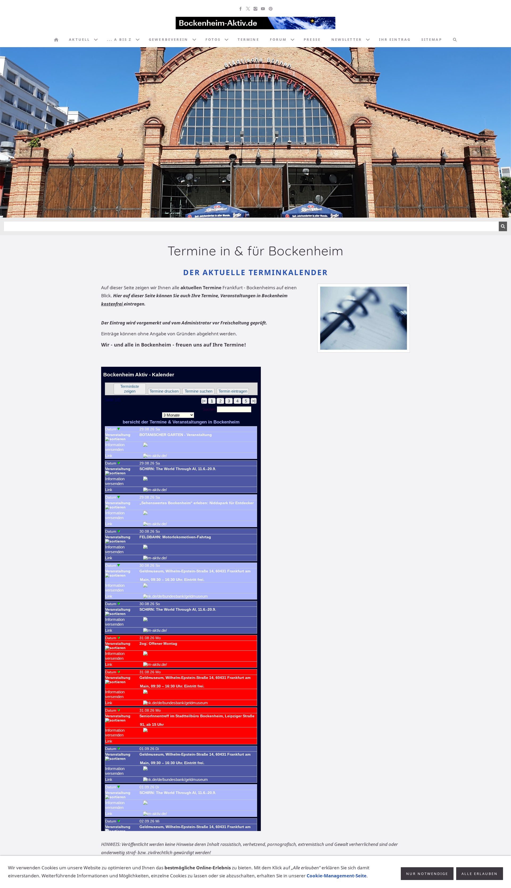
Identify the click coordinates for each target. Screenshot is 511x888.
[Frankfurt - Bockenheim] (56, 39)
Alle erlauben (479, 873)
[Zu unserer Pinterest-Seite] (270, 8)
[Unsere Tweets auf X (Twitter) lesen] (248, 8)
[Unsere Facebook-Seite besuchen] (240, 8)
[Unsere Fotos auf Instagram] (255, 8)
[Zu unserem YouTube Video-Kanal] (263, 8)
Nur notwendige (427, 873)
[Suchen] (454, 39)
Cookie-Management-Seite (336, 876)
